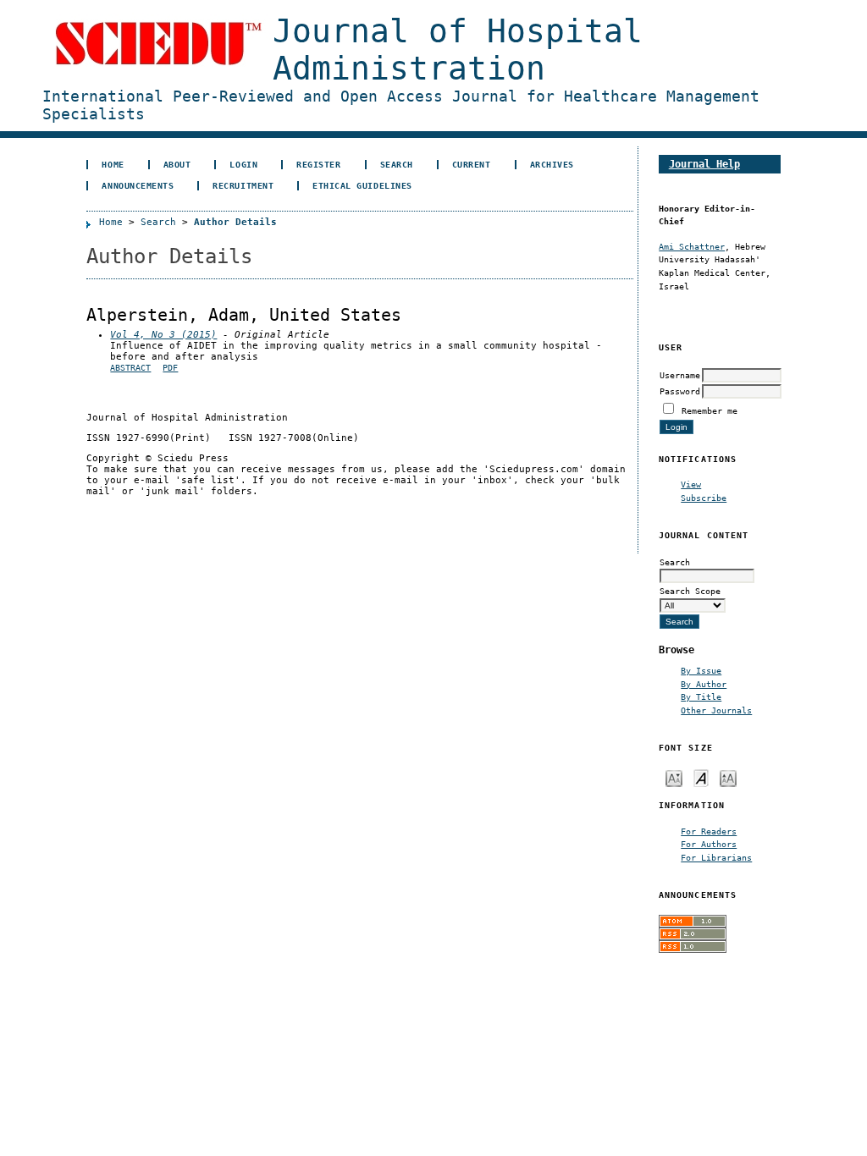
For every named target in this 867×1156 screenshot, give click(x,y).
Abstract (130, 367)
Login (243, 164)
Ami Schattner (692, 246)
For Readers (709, 831)
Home (113, 164)
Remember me (709, 410)
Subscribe (703, 498)
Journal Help (704, 163)
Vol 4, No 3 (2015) (163, 334)
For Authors (709, 844)
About (177, 164)
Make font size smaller (673, 777)
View (691, 484)
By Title (701, 696)
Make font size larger (728, 777)
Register (318, 164)
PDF (170, 367)
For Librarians (716, 857)
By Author (703, 684)
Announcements (138, 185)
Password (680, 391)
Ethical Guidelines (361, 185)
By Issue (701, 670)
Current (471, 164)
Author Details (235, 222)
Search (396, 164)
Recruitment (243, 185)
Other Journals (716, 710)
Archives (552, 164)
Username (680, 375)
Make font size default (701, 777)
